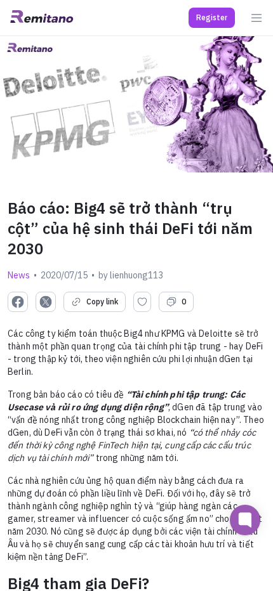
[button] (212, 18)
